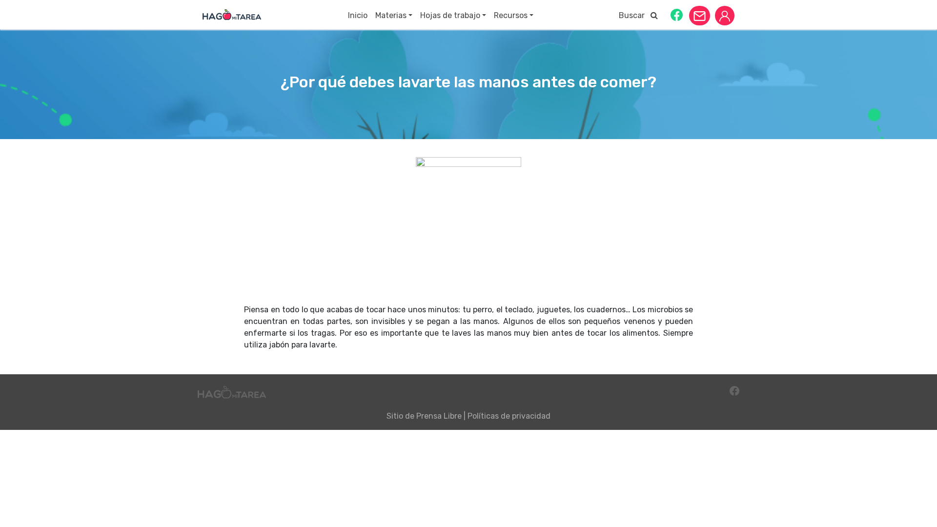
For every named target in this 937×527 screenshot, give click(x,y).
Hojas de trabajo (450, 15)
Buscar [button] (635, 15)
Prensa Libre (439, 416)
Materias (391, 15)
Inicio (357, 15)
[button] (676, 14)
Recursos (511, 15)
